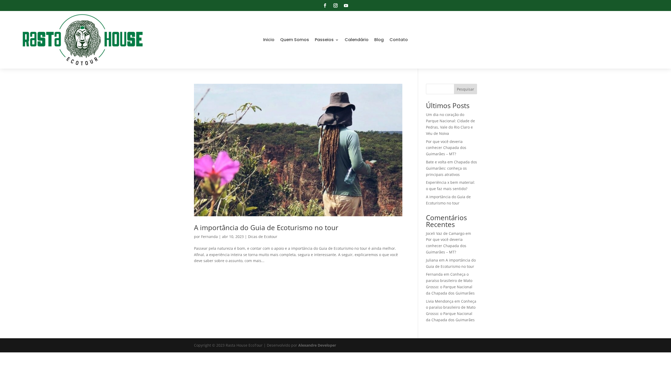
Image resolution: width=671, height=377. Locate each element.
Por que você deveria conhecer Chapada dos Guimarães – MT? (446, 148)
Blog (379, 40)
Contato (398, 40)
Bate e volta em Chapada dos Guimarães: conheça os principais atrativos (451, 168)
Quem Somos (294, 40)
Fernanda (209, 236)
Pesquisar (465, 89)
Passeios (324, 40)
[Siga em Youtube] (346, 5)
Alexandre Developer (317, 345)
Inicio (268, 40)
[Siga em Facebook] (325, 5)
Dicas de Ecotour (262, 236)
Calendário (357, 40)
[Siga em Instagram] (335, 5)
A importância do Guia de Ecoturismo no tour (266, 227)
